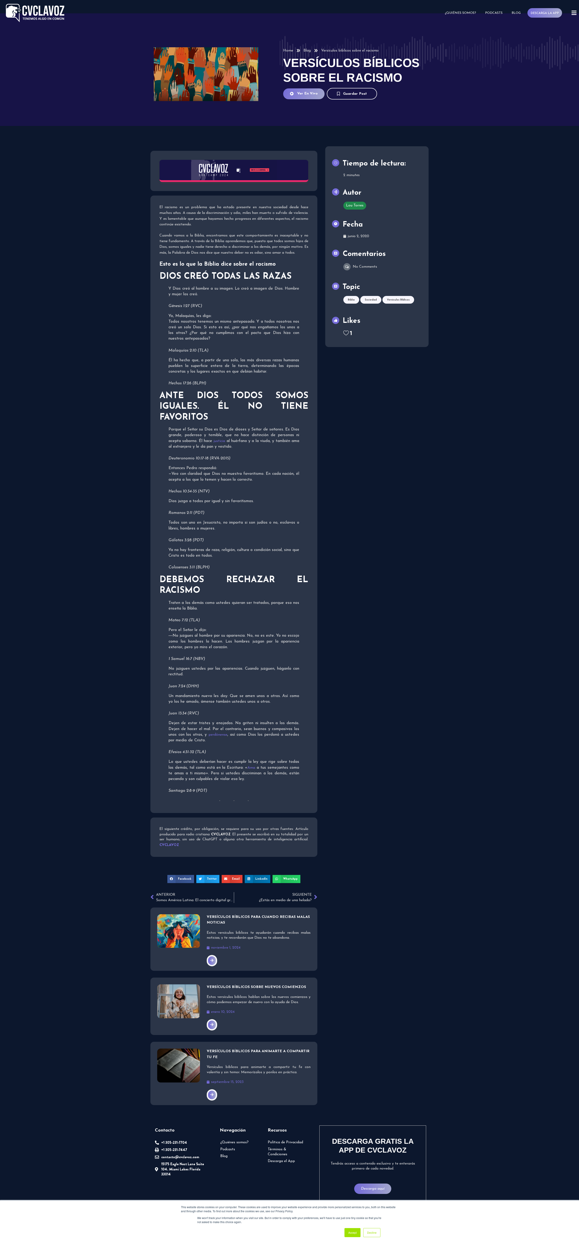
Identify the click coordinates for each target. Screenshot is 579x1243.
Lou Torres (354, 205)
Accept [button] (352, 1232)
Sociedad (371, 299)
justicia (219, 441)
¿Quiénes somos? (460, 13)
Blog (516, 13)
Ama (251, 768)
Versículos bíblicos (398, 299)
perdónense (218, 735)
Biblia (351, 299)
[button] (180, 879)
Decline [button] (372, 1232)
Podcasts (494, 13)
